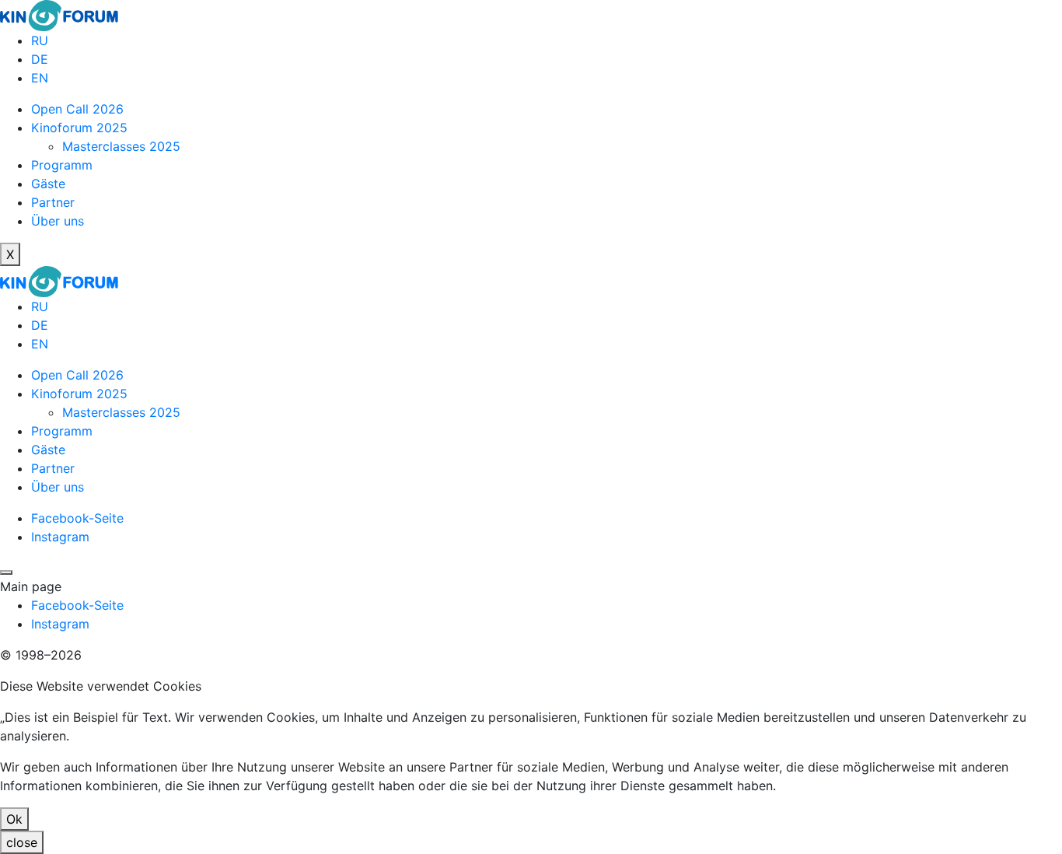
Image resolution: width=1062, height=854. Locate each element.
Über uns (57, 221)
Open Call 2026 (77, 109)
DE (39, 59)
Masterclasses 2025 (121, 146)
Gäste (48, 183)
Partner (53, 202)
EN (39, 78)
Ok (14, 819)
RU (39, 40)
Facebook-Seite (77, 518)
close (21, 842)
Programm (62, 165)
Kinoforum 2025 (79, 127)
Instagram (60, 536)
